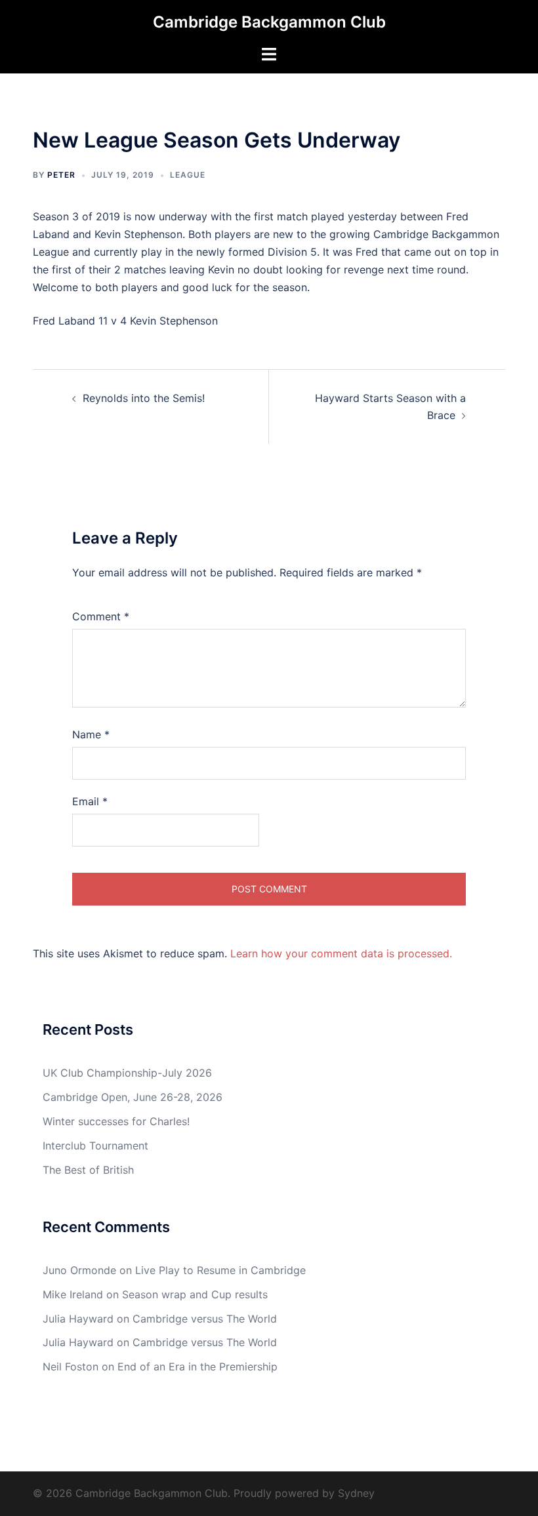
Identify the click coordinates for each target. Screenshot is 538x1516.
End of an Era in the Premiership (197, 1366)
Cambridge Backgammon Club (269, 21)
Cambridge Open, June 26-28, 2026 (132, 1097)
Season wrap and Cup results (195, 1294)
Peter (61, 175)
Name (91, 734)
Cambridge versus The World (205, 1318)
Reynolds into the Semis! (144, 398)
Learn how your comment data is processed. (341, 953)
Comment (100, 616)
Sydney (356, 1493)
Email (90, 801)
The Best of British (88, 1169)
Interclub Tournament (95, 1145)
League (187, 175)
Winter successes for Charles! (116, 1121)
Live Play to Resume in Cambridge (220, 1270)
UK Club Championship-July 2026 (127, 1072)
